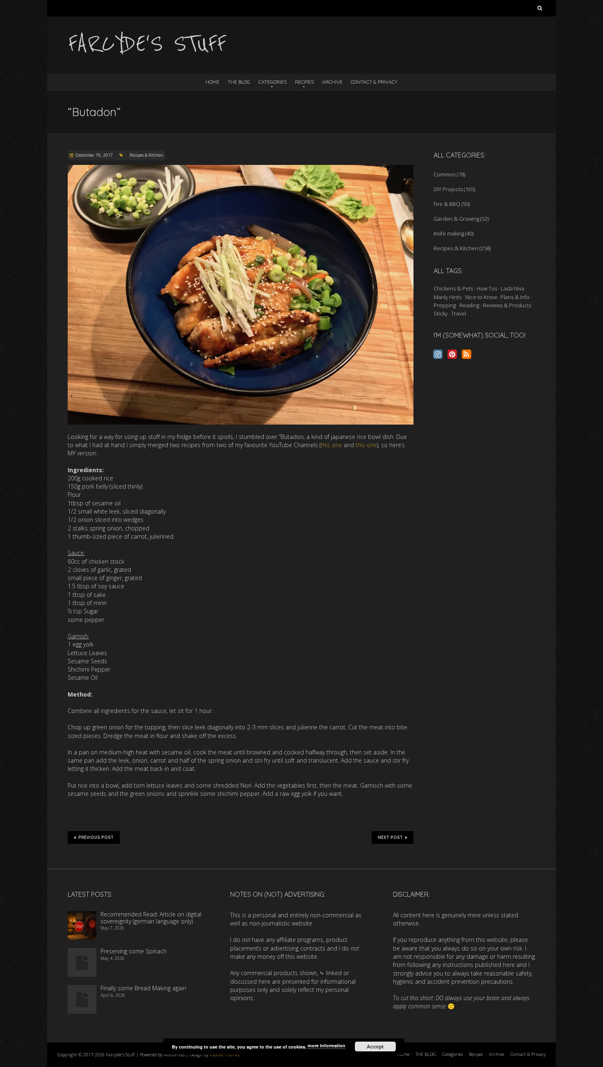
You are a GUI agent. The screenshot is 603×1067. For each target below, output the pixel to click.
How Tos (487, 288)
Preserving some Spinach (133, 951)
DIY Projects (448, 189)
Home (212, 82)
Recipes (304, 82)
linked (334, 973)
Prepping (445, 305)
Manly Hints (447, 297)
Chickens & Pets (453, 288)
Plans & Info (515, 297)
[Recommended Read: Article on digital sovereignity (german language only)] (82, 915)
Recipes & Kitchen (146, 155)
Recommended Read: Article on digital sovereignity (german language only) (150, 917)
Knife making (449, 233)
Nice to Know (481, 297)
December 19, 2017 (94, 155)
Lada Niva (512, 288)
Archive (332, 82)
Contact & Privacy (374, 82)
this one (331, 445)
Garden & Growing (456, 218)
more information (326, 1045)
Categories (272, 82)
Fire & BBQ (447, 204)
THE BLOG (239, 82)
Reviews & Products (507, 305)
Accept (375, 1046)
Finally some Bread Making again (143, 988)
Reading (469, 305)
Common (445, 174)
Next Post (390, 837)
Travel (458, 313)
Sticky (441, 313)
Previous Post (96, 837)
